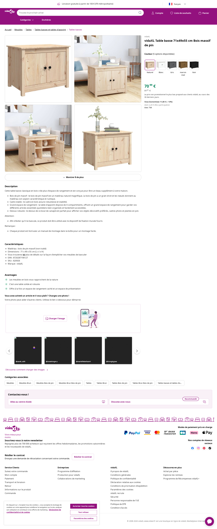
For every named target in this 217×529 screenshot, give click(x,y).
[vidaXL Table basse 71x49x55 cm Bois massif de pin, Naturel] (38, 68)
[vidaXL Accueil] (10, 11)
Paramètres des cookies (122, 489)
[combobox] (80, 13)
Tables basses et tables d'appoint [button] (171, 383)
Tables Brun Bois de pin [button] (143, 383)
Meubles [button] (10, 383)
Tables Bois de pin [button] (119, 383)
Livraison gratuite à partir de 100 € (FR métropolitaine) (87, 3)
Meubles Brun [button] (25, 383)
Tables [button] (88, 383)
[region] (51, 513)
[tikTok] (210, 448)
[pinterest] (204, 448)
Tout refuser (83, 512)
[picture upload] (89, 318)
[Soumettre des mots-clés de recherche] (140, 13)
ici (24, 254)
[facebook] (192, 448)
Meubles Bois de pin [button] (45, 383)
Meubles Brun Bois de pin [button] (70, 383)
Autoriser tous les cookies (83, 506)
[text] (150, 86)
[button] (28, 350)
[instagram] (198, 448)
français (177, 4)
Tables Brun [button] (102, 383)
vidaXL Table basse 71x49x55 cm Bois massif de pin (177, 42)
